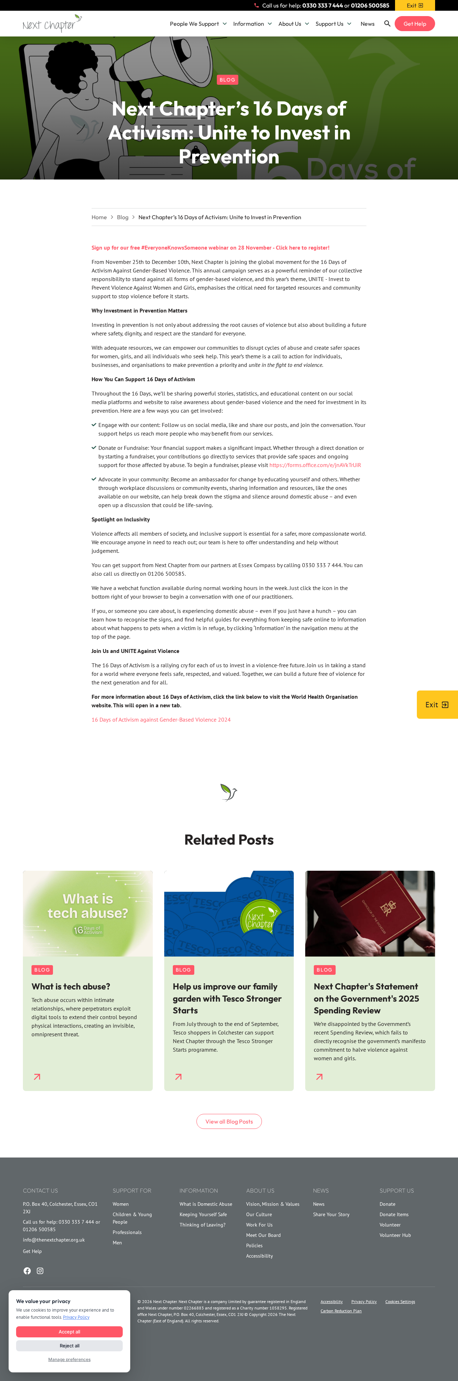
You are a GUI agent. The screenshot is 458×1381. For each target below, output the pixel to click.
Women (121, 1204)
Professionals (127, 1232)
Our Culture (259, 1214)
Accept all (69, 1332)
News (368, 23)
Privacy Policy (364, 1301)
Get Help (415, 23)
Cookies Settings (400, 1301)
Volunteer (390, 1225)
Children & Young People (132, 1218)
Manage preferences (69, 1359)
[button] (198, 23)
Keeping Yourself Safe (203, 1214)
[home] (52, 23)
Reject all (69, 1345)
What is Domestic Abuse (206, 1204)
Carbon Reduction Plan (341, 1310)
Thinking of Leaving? (202, 1225)
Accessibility (259, 1256)
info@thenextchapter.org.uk (54, 1240)
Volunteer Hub (395, 1235)
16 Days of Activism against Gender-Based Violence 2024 (161, 719)
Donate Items (394, 1214)
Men (117, 1242)
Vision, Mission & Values (272, 1204)
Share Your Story (331, 1214)
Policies (254, 1245)
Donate (387, 1204)
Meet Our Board (263, 1235)
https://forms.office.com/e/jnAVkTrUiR (315, 464)
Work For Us (259, 1225)
